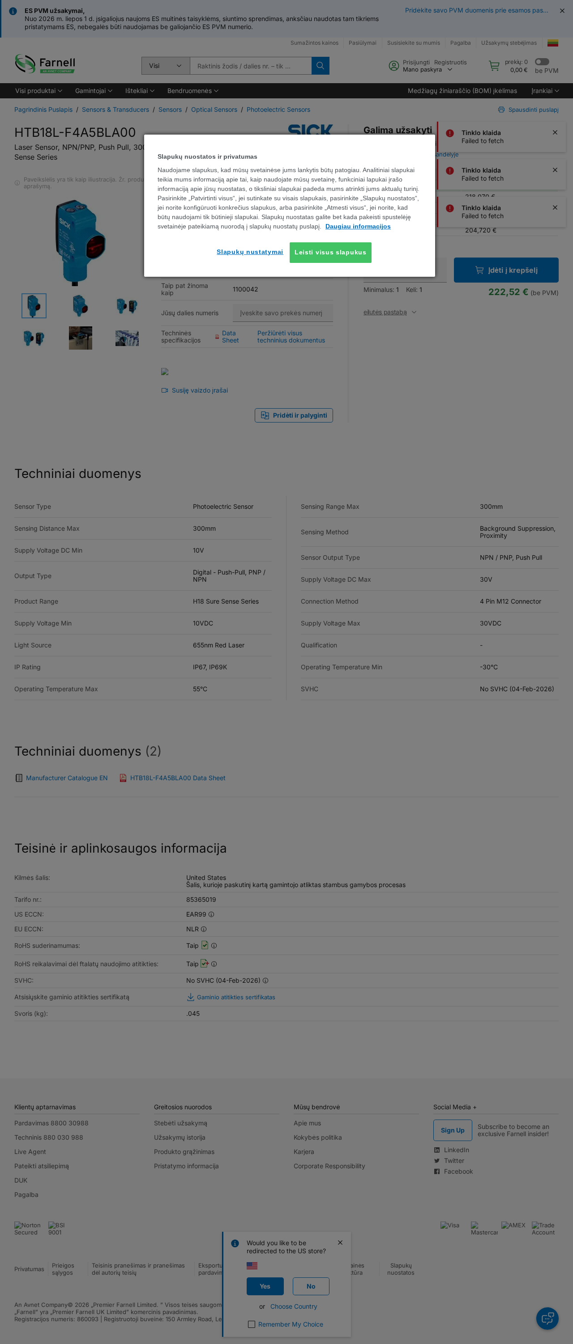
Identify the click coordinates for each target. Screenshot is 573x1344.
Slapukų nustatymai (250, 251)
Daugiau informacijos (358, 226)
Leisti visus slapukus (331, 252)
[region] (289, 206)
